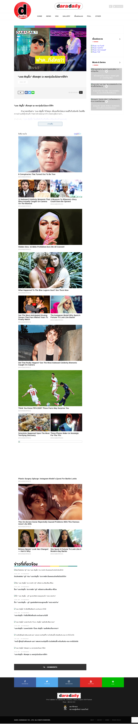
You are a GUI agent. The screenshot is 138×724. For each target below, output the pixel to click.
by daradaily (25, 573)
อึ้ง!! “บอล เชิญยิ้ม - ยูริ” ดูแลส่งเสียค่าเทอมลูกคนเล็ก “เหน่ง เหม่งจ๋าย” (36, 602)
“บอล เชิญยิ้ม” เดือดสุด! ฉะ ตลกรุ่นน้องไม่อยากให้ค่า (30, 654)
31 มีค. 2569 (17, 599)
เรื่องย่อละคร (78, 16)
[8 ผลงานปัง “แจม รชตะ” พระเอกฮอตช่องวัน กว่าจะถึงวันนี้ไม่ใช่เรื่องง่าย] (106, 86)
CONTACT (99, 719)
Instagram (69, 683)
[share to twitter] (29, 92)
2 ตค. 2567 (16, 638)
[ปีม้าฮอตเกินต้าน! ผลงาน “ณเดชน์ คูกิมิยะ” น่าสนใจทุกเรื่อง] (106, 71)
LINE (112, 684)
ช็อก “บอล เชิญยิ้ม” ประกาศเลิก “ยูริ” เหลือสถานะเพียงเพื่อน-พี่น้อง (35, 589)
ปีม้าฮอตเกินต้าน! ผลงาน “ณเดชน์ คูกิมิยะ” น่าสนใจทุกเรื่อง (106, 77)
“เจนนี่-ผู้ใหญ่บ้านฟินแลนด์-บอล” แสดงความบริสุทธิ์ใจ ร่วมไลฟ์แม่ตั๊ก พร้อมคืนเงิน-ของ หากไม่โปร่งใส (46, 641)
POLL (89, 16)
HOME (39, 16)
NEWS (48, 16)
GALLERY (66, 16)
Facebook (25, 683)
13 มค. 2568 (17, 625)
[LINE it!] (33, 92)
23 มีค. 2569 (17, 612)
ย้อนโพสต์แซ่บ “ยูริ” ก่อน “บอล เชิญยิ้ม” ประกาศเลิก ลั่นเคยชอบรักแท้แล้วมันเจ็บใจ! (40, 576)
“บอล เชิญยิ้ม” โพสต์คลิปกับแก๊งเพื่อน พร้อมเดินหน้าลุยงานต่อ (45, 119)
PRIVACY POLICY (116, 719)
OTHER (98, 16)
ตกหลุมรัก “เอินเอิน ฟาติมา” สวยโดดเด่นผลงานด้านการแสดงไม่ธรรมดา (106, 107)
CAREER (107, 719)
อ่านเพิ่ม (50, 124)
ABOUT (92, 719)
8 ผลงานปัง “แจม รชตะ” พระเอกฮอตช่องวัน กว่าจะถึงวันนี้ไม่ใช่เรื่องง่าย (106, 92)
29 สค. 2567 (23, 82)
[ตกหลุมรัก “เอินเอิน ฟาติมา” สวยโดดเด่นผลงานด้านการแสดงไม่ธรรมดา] (106, 101)
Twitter (47, 683)
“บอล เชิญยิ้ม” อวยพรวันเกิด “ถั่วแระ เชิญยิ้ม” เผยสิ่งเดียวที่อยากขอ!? (36, 628)
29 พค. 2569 (17, 573)
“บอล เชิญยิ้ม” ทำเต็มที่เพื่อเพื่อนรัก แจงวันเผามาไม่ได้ (31, 615)
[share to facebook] (26, 92)
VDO (56, 16)
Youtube (91, 683)
